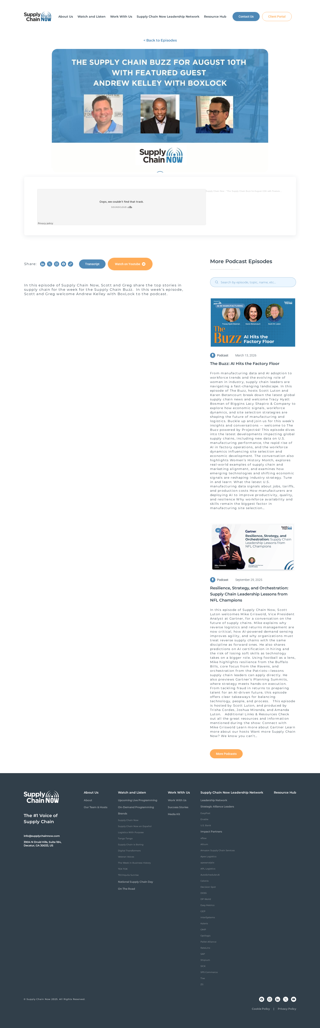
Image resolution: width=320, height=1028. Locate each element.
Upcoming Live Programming (137, 800)
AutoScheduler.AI (210, 874)
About (88, 800)
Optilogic (205, 935)
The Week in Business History (134, 862)
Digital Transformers (129, 850)
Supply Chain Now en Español (135, 826)
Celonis (204, 880)
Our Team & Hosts (95, 807)
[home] (37, 16)
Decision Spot (208, 887)
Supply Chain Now (215, 191)
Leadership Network (213, 800)
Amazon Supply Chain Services (217, 850)
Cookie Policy (261, 1008)
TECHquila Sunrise (128, 875)
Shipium (205, 960)
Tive (202, 978)
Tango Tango (125, 838)
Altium (204, 844)
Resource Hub (285, 792)
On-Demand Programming (136, 807)
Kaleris (204, 923)
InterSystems (207, 917)
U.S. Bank (205, 825)
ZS (201, 984)
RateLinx (205, 947)
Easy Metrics (207, 905)
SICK (202, 966)
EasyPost (205, 813)
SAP (202, 954)
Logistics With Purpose (131, 832)
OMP (203, 929)
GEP (202, 911)
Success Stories (178, 807)
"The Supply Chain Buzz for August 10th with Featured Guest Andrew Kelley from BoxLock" (272, 191)
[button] (65, 16)
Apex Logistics (208, 856)
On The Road (126, 888)
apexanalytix (207, 862)
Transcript (92, 264)
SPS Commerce (209, 972)
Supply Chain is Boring (130, 844)
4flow (203, 838)
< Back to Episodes (160, 40)
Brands (122, 813)
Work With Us (177, 800)
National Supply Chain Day (135, 881)
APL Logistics (207, 868)
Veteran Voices (126, 856)
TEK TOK (123, 869)
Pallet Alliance (208, 941)
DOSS (203, 893)
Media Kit (174, 814)
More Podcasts (226, 754)
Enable (204, 819)
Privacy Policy (287, 1008)
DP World (205, 899)
